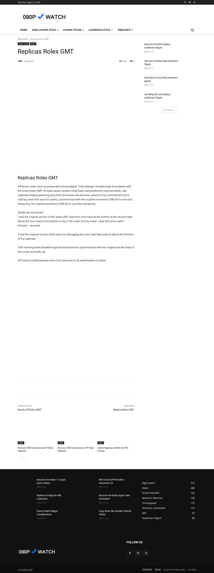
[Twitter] (56, 69)
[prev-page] (20, 459)
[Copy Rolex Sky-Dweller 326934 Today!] (88, 515)
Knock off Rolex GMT (29, 409)
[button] (192, 30)
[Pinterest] (64, 69)
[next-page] (25, 459)
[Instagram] (190, 2)
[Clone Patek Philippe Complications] (26, 515)
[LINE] (41, 69)
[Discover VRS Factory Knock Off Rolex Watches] (76, 431)
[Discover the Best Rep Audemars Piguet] (188, 65)
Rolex (33, 44)
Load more (168, 110)
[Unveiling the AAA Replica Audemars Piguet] (188, 98)
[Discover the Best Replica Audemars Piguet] (188, 48)
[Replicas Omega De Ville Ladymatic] (26, 499)
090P (20, 61)
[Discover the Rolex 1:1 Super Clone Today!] (26, 484)
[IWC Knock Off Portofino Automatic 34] (88, 484)
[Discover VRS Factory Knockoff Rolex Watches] (36, 431)
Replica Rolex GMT (123, 409)
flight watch (23, 39)
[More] (72, 69)
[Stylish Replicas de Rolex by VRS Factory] (115, 431)
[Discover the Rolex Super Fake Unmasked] (88, 499)
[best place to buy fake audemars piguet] (188, 81)
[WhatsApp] (194, 2)
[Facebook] (185, 2)
